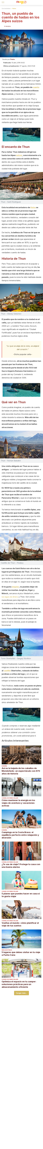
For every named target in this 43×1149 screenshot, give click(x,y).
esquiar (15, 587)
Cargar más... (21, 993)
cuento (36, 87)
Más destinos (7, 950)
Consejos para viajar (10, 798)
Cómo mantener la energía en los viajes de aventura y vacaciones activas (18, 803)
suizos (19, 155)
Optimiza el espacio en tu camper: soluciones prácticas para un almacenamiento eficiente (19, 984)
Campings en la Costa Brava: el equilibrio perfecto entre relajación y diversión (20, 835)
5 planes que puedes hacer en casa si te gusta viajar (21, 895)
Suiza (33, 207)
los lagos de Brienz (10, 597)
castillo (7, 671)
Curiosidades (6, 8)
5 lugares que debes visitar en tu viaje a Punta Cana (21, 953)
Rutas (14, 8)
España (4, 766)
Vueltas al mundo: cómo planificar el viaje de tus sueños (20, 924)
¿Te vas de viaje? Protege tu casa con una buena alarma (21, 865)
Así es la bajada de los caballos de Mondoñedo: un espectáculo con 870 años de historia (21, 771)
